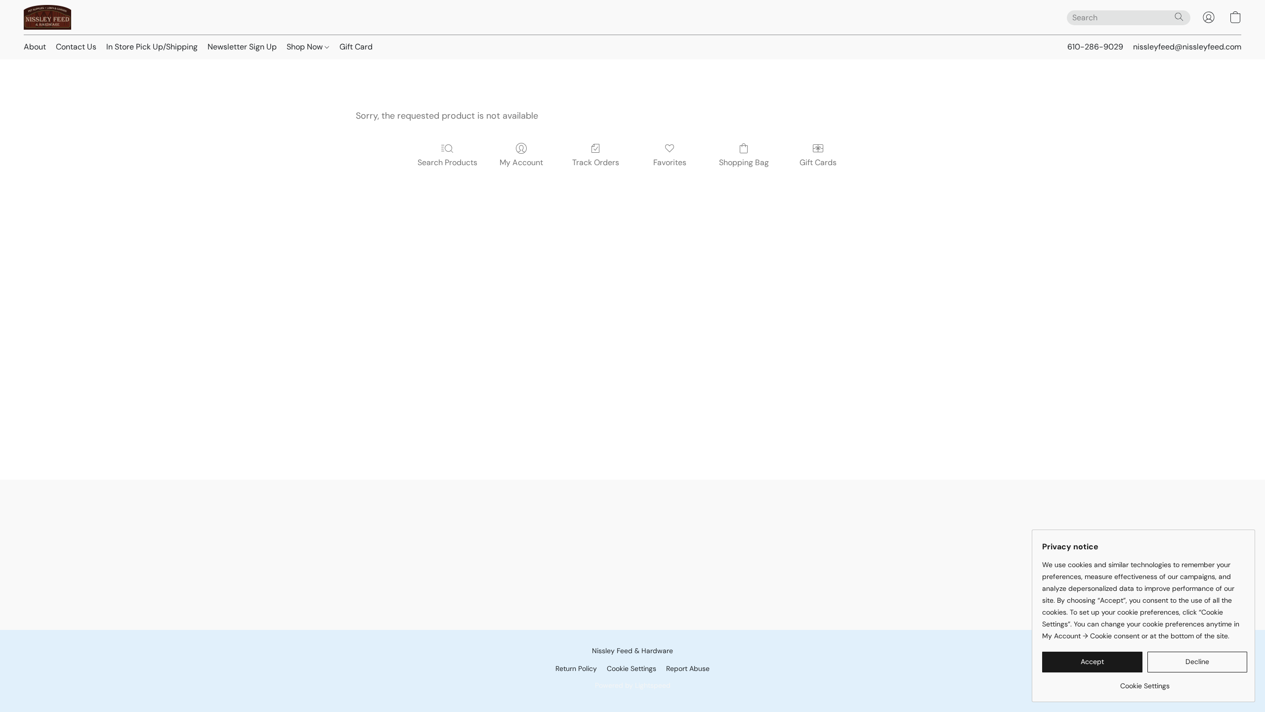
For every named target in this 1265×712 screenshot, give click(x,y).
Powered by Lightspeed (633, 685)
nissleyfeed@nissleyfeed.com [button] (1187, 47)
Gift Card (356, 47)
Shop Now (306, 47)
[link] (1144, 682)
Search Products (447, 162)
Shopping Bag (744, 162)
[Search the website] (1179, 17)
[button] (47, 17)
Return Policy (576, 668)
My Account (521, 162)
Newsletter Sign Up (242, 47)
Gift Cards (818, 162)
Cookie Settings (631, 668)
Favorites (669, 162)
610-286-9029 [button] (1095, 47)
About (35, 47)
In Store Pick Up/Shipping (152, 47)
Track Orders (595, 162)
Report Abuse (688, 668)
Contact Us (76, 47)
